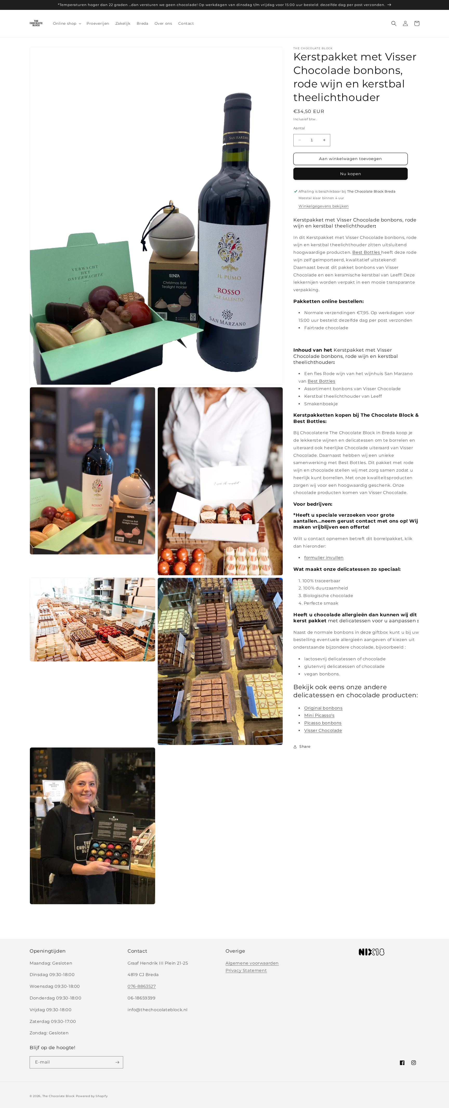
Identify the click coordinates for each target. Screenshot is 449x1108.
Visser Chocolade (323, 730)
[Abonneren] (117, 1062)
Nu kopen (350, 173)
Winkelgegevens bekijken (324, 206)
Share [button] (305, 746)
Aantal (299, 128)
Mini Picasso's (319, 715)
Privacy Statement (246, 970)
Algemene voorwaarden (252, 963)
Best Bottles (366, 252)
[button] (67, 23)
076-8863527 (142, 986)
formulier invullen (324, 557)
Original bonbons (323, 707)
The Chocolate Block (58, 1096)
